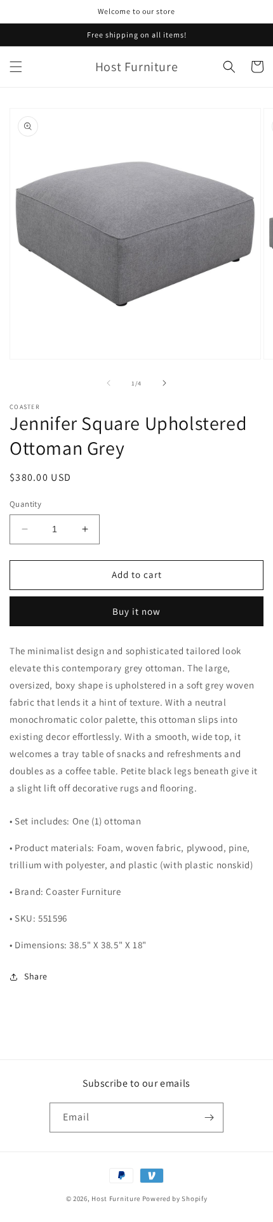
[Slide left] (109, 383)
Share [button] (36, 976)
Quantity (25, 504)
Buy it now (136, 611)
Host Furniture (115, 1198)
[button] (16, 67)
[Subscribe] (209, 1117)
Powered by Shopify (175, 1198)
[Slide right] (164, 383)
